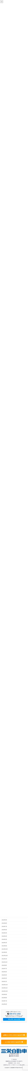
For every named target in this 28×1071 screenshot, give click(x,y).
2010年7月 (4, 1001)
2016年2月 (4, 942)
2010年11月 (4, 988)
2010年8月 (4, 997)
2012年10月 (5, 955)
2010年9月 (4, 994)
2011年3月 (4, 975)
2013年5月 (4, 952)
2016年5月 (4, 933)
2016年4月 (4, 936)
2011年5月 (4, 971)
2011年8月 (4, 965)
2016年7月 (4, 926)
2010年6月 (4, 1004)
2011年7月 (4, 968)
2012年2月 (4, 958)
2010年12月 (5, 984)
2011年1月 (4, 981)
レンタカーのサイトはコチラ (13, 1042)
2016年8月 (4, 923)
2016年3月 (4, 939)
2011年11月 (4, 962)
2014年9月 (4, 945)
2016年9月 (4, 920)
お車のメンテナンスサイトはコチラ (13, 1035)
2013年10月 (5, 949)
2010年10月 (5, 991)
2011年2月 (4, 978)
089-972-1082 (15, 1014)
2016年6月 (4, 929)
